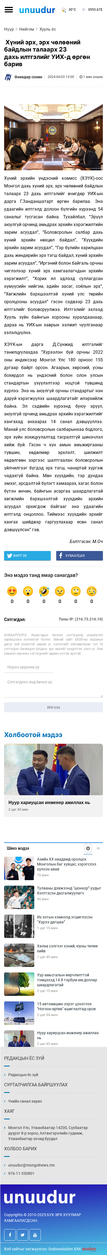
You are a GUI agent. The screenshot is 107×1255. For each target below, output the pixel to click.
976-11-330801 (21, 1173)
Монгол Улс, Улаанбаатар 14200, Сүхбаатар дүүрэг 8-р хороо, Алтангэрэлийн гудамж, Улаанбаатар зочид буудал (48, 1133)
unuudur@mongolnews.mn (31, 1165)
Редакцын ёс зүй (23, 1075)
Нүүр (9, 29)
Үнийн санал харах (25, 1101)
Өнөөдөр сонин (28, 77)
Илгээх (53, 707)
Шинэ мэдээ (18, 848)
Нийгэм (26, 29)
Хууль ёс (48, 29)
